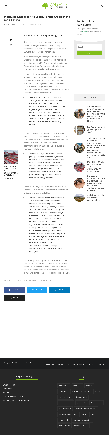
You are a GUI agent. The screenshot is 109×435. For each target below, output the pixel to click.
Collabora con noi (63, 364)
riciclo (84, 414)
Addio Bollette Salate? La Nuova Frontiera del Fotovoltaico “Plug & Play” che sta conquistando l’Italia (96, 113)
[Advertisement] (37, 330)
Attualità (23, 24)
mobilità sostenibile (67, 414)
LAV (20, 280)
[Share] (11, 34)
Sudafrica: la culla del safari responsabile (95, 197)
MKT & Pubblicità (79, 364)
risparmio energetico (82, 420)
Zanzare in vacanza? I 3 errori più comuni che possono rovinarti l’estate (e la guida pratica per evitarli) (96, 183)
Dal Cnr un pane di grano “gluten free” (96, 129)
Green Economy (9, 385)
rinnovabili (63, 420)
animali (89, 386)
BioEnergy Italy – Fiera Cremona (16, 400)
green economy (65, 403)
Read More (9, 178)
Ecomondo (7, 388)
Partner (92, 364)
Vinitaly (6, 392)
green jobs (82, 403)
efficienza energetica (81, 391)
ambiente (77, 386)
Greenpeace (96, 403)
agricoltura (64, 386)
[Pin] (11, 45)
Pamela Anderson (32, 280)
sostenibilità (64, 426)
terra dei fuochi (81, 426)
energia (98, 391)
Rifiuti (93, 414)
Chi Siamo (50, 364)
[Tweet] (11, 39)
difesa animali (11, 280)
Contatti (101, 364)
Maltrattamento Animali (13, 396)
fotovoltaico (81, 397)
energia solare (65, 397)
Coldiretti (63, 391)
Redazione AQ (11, 24)
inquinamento (65, 408)
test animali (47, 280)
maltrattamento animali (86, 408)
